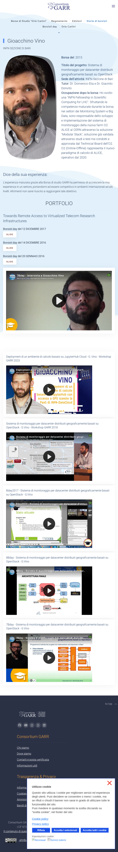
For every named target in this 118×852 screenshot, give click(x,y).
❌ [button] (109, 783)
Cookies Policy (25, 793)
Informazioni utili (27, 765)
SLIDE (9, 234)
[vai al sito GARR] (32, 715)
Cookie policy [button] (40, 818)
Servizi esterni (58, 840)
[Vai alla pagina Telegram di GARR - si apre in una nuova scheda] (38, 725)
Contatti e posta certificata (33, 759)
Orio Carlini (69, 26)
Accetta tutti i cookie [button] (94, 830)
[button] (113, 6)
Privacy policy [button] (40, 824)
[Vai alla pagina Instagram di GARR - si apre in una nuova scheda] (32, 725)
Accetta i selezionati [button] (65, 830)
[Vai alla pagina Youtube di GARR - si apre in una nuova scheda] (26, 725)
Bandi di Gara (25, 805)
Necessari (40, 840)
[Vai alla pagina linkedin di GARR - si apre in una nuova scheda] (44, 725)
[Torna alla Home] (59, 6)
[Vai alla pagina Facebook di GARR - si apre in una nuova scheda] (19, 725)
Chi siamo (23, 747)
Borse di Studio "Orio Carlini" (29, 21)
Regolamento (59, 21)
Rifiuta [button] (41, 830)
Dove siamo (24, 753)
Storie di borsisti (97, 21)
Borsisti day (50, 26)
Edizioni (77, 21)
